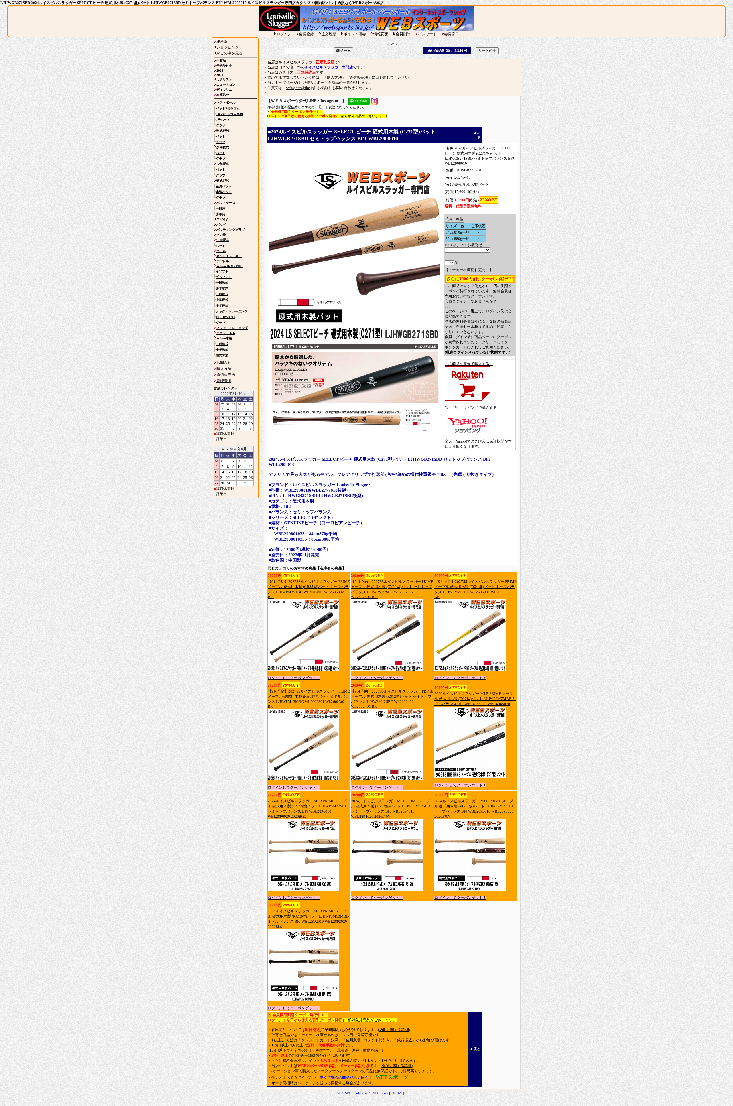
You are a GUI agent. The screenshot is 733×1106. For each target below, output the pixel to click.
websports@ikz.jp (300, 88)
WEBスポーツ (316, 82)
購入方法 (334, 77)
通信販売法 (358, 77)
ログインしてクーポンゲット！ (294, 678)
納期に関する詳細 (394, 1030)
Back (224, 449)
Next (243, 393)
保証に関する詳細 (397, 1066)
